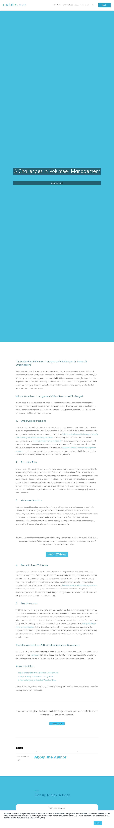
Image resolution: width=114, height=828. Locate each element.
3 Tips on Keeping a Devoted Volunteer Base (37, 680)
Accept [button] (98, 823)
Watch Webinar (57, 554)
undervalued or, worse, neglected (47, 441)
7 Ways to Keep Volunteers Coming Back (35, 676)
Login (104, 5)
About (87, 5)
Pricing (76, 5)
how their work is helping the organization (79, 585)
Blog (82, 5)
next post (35, 655)
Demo (92, 5)
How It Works (57, 5)
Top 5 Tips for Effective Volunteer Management (38, 673)
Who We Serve (68, 5)
